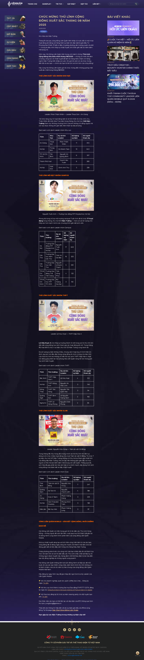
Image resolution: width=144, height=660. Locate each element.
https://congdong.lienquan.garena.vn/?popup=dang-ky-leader (70, 590)
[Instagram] (79, 629)
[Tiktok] (74, 629)
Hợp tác (84, 4)
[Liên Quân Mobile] (14, 4)
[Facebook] (64, 629)
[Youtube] (69, 629)
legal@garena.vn (75, 655)
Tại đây (46, 583)
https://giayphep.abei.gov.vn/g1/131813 (78, 649)
